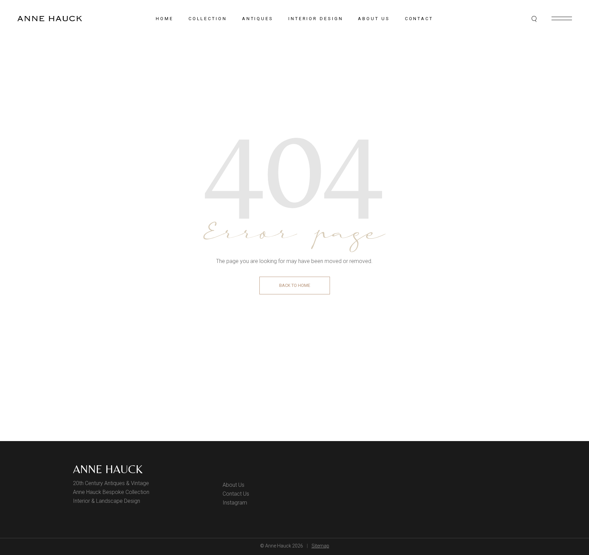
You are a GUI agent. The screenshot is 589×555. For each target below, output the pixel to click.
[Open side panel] (562, 18)
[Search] (534, 19)
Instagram (235, 502)
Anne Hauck (107, 469)
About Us (233, 485)
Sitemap (320, 546)
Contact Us (236, 494)
